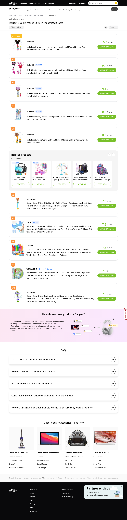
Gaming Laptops (43, 460)
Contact (32, 497)
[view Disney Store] (18, 204)
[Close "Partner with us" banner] (121, 487)
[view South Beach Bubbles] (102, 169)
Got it (114, 9)
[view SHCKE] (21, 169)
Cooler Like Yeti (70, 467)
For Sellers (65, 493)
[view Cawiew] (18, 250)
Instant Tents (70, 460)
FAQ (31, 500)
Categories (82, 3)
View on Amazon (107, 47)
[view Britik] (18, 227)
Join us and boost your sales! (97, 495)
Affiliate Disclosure (16, 27)
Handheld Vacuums (16, 467)
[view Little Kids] (18, 45)
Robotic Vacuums (15, 457)
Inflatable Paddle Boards (74, 457)
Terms (32, 507)
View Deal (21, 184)
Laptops (40, 457)
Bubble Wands (52, 15)
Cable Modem (42, 464)
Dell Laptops (41, 467)
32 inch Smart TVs (99, 467)
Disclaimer (33, 511)
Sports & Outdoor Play (40, 15)
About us (72, 3)
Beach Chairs (69, 464)
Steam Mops (13, 464)
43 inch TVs (97, 464)
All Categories (18, 15)
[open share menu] (105, 27)
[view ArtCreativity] (41, 169)
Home (10, 15)
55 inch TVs (97, 460)
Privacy (32, 504)
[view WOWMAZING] (18, 273)
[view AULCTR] (62, 169)
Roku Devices (98, 457)
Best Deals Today (67, 497)
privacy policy (94, 10)
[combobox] (103, 3)
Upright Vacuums (15, 460)
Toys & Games (28, 15)
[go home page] (13, 3)
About (32, 493)
